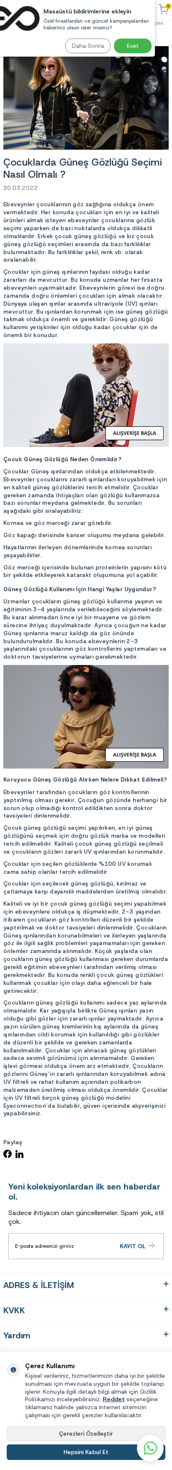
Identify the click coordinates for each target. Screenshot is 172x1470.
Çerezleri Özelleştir (86, 1433)
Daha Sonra (88, 45)
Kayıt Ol (133, 1246)
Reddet (114, 1399)
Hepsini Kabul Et (86, 1452)
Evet (133, 45)
